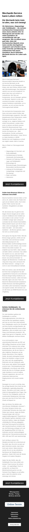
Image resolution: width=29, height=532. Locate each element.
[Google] (14, 529)
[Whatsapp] (17, 529)
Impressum (14, 512)
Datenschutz (14, 514)
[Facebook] (11, 529)
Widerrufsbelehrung (14, 518)
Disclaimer (14, 516)
